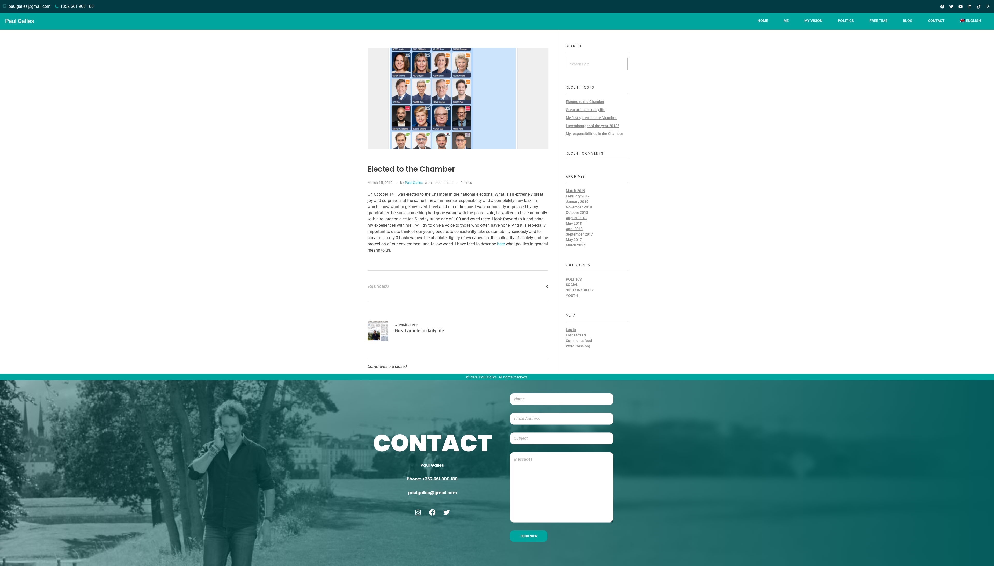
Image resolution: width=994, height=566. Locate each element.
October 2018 (577, 212)
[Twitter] (951, 6)
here (501, 243)
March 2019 (575, 191)
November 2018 (579, 207)
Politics (466, 183)
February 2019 (578, 196)
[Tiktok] (978, 6)
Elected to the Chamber (585, 102)
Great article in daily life (585, 110)
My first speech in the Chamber (591, 118)
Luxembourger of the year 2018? (592, 126)
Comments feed (579, 341)
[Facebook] (942, 6)
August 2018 (576, 218)
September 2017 (579, 234)
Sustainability (580, 290)
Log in (571, 330)
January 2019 (577, 202)
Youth (572, 295)
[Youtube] (960, 6)
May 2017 (574, 240)
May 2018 (574, 223)
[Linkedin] (969, 6)
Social (572, 285)
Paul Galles (19, 21)
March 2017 (575, 245)
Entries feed (576, 335)
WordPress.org (578, 346)
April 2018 (574, 229)
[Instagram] (987, 6)
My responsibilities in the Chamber (594, 133)
